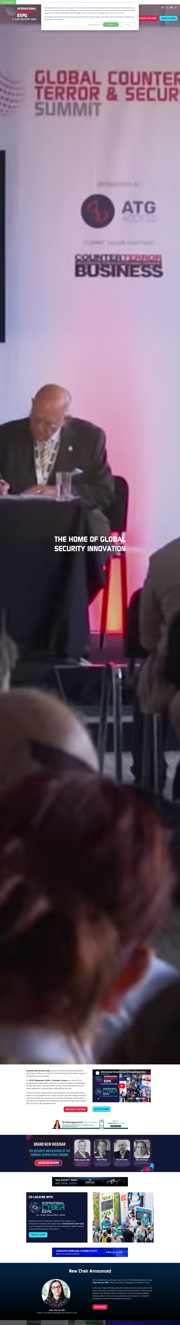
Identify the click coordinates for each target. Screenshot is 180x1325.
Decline (127, 24)
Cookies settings (94, 24)
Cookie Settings (8, 2)
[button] (147, 18)
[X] (167, 7)
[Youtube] (171, 7)
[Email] (176, 7)
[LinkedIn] (162, 7)
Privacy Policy (119, 13)
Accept (110, 24)
